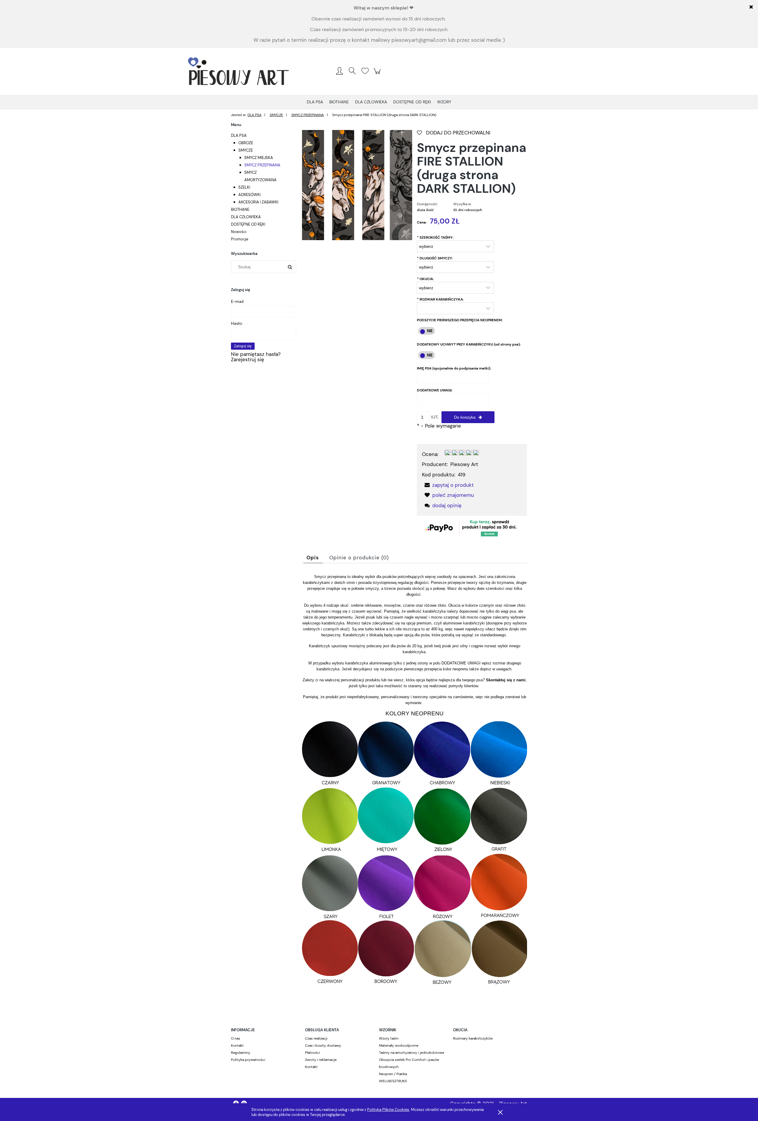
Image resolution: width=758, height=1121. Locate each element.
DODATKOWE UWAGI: (434, 390)
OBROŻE (245, 142)
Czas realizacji (316, 1038)
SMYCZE (245, 150)
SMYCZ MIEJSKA (258, 157)
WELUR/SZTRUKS (393, 1081)
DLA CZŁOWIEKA (246, 216)
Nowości (238, 231)
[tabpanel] (414, 786)
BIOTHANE (240, 209)
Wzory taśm (389, 1038)
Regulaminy (240, 1052)
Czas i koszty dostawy (323, 1045)
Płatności (312, 1052)
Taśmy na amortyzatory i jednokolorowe (411, 1052)
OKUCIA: (425, 279)
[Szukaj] (290, 267)
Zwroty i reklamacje (321, 1059)
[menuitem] (314, 102)
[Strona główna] (238, 71)
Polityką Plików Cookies (388, 1109)
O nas (235, 1038)
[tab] (313, 558)
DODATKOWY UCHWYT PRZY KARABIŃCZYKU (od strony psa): (469, 344)
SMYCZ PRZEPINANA (262, 165)
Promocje (239, 239)
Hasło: (237, 323)
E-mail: (237, 301)
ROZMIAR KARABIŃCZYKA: (440, 299)
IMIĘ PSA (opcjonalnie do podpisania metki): (454, 368)
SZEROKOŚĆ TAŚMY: (435, 237)
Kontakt (237, 1045)
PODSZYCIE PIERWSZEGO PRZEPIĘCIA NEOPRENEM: (460, 320)
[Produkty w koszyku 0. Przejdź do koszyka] (378, 74)
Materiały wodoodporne (398, 1045)
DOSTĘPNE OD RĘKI (248, 224)
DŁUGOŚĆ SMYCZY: (435, 258)
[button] (447, 485)
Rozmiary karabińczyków (473, 1038)
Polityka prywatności (248, 1059)
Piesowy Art (464, 464)
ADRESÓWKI (249, 194)
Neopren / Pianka (393, 1074)
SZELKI (244, 187)
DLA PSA (239, 135)
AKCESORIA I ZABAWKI (258, 202)
